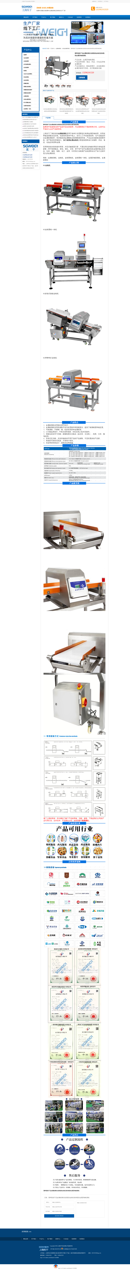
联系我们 (100, 1)
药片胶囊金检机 (27, 102)
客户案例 (52, 17)
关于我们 (106, 1)
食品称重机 (26, 80)
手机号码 (48, 1206)
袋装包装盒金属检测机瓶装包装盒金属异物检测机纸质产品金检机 (66, 111)
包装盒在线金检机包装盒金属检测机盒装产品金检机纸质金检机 (99, 111)
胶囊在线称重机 (27, 86)
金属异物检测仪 (27, 105)
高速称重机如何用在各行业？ (30, 119)
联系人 (47, 1202)
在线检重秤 (26, 61)
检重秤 (25, 54)
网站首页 (26, 17)
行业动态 (70, 17)
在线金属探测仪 (27, 99)
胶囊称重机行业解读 (28, 121)
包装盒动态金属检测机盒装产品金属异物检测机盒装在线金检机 (82, 111)
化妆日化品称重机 (28, 73)
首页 (48, 48)
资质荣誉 (79, 17)
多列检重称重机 (27, 64)
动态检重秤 (26, 58)
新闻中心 (61, 17)
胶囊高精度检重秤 (28, 89)
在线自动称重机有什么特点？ (30, 137)
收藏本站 (94, 1)
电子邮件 (48, 1211)
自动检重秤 (26, 67)
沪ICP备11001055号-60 (55, 1249)
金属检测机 (26, 96)
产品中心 (43, 17)
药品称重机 (26, 77)
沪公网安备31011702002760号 (70, 1249)
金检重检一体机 (27, 108)
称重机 (25, 70)
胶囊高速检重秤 (27, 93)
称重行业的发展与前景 (29, 126)
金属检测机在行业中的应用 (30, 124)
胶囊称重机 (26, 83)
